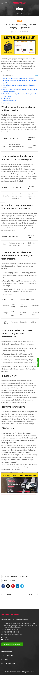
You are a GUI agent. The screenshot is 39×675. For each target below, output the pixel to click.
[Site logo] (19, 3)
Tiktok (5, 637)
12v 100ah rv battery (10, 576)
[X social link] (8, 586)
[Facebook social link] (3, 586)
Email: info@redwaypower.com (13, 634)
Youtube (6, 639)
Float (13, 580)
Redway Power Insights (10, 100)
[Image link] (10, 614)
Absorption (25, 576)
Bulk (5, 580)
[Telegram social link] (22, 586)
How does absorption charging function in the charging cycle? (20, 82)
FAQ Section (6, 103)
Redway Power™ (15, 672)
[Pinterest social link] (13, 586)
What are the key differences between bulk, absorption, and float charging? (20, 91)
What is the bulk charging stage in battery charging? (19, 78)
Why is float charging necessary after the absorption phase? (19, 86)
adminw (16, 32)
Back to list (19, 594)
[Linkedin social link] (17, 586)
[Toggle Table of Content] (35, 75)
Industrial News (7, 98)
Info (22, 13)
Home (17, 13)
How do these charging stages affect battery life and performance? (19, 95)
